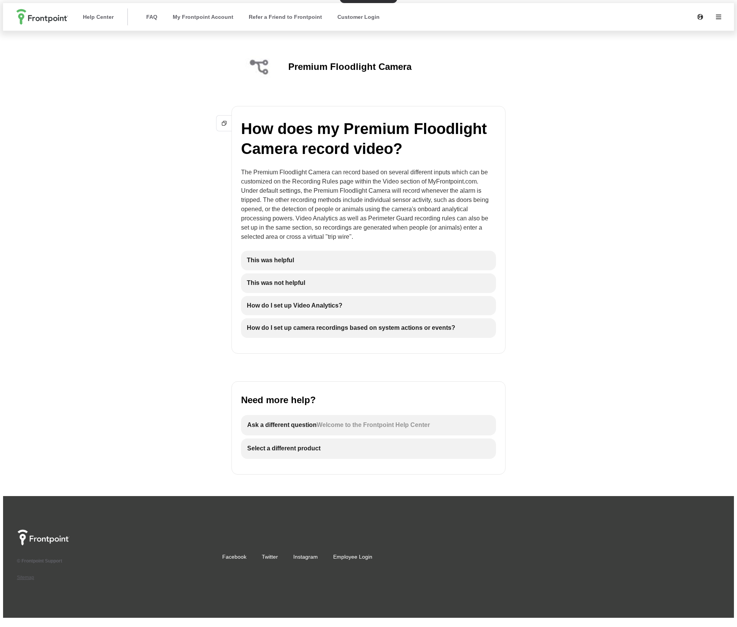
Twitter (270, 557)
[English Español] (700, 17)
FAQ (151, 17)
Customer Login (358, 17)
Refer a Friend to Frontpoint (285, 17)
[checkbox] (368, 260)
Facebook (234, 557)
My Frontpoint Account (203, 17)
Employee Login (352, 557)
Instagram (305, 557)
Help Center (98, 17)
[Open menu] (718, 17)
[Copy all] (224, 123)
